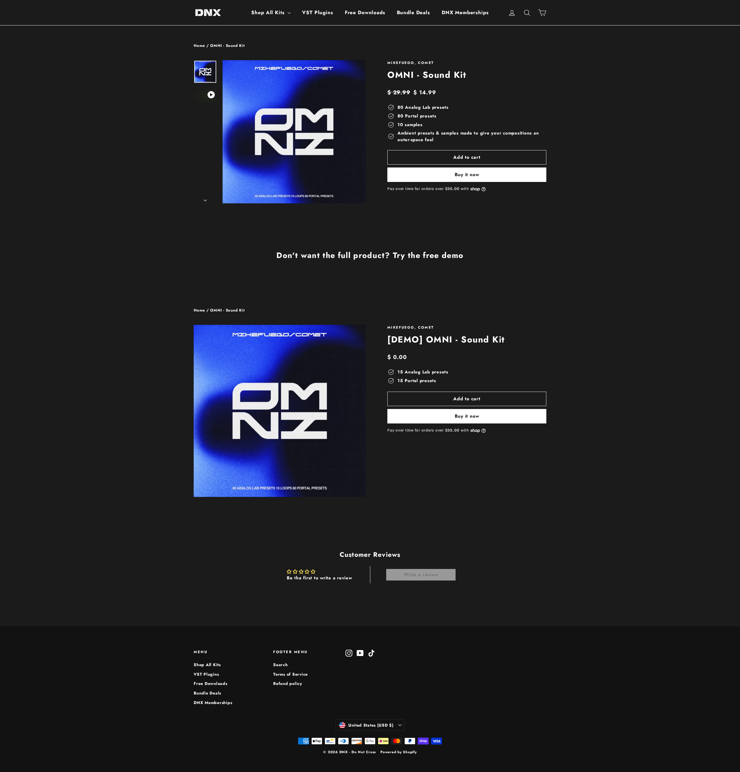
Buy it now (467, 174)
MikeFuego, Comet (410, 62)
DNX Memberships (465, 12)
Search (280, 665)
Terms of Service (290, 674)
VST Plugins (317, 12)
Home (199, 45)
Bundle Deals (413, 12)
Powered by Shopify (398, 752)
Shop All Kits (268, 12)
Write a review (421, 574)
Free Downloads (365, 12)
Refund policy (287, 683)
